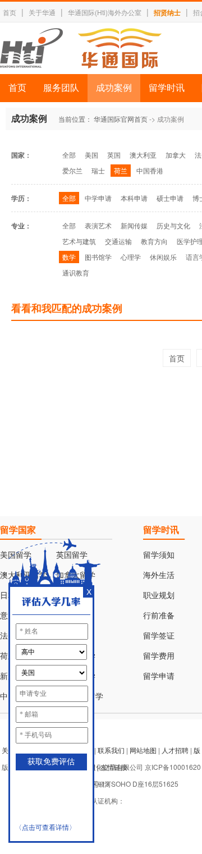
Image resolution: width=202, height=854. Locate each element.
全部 (69, 154)
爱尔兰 (72, 170)
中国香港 (149, 170)
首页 (9, 12)
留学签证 (159, 636)
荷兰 (120, 170)
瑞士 (98, 170)
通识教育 (75, 272)
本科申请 (134, 198)
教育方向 (154, 241)
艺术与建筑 (79, 241)
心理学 (131, 256)
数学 (69, 256)
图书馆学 (98, 256)
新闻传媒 (134, 225)
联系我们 (111, 750)
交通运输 (118, 241)
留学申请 (159, 676)
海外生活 (159, 575)
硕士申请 (170, 198)
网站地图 (143, 750)
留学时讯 (167, 88)
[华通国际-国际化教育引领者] (81, 48)
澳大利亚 (143, 154)
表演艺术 (98, 225)
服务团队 (61, 88)
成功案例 (114, 88)
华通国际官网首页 (121, 118)
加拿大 (176, 154)
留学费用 (159, 656)
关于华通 (42, 12)
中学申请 (98, 198)
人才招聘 (175, 750)
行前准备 (159, 616)
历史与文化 (173, 225)
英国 (114, 154)
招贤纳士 (167, 12)
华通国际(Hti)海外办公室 (104, 12)
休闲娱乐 (163, 256)
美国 (91, 154)
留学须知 (159, 555)
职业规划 (159, 595)
